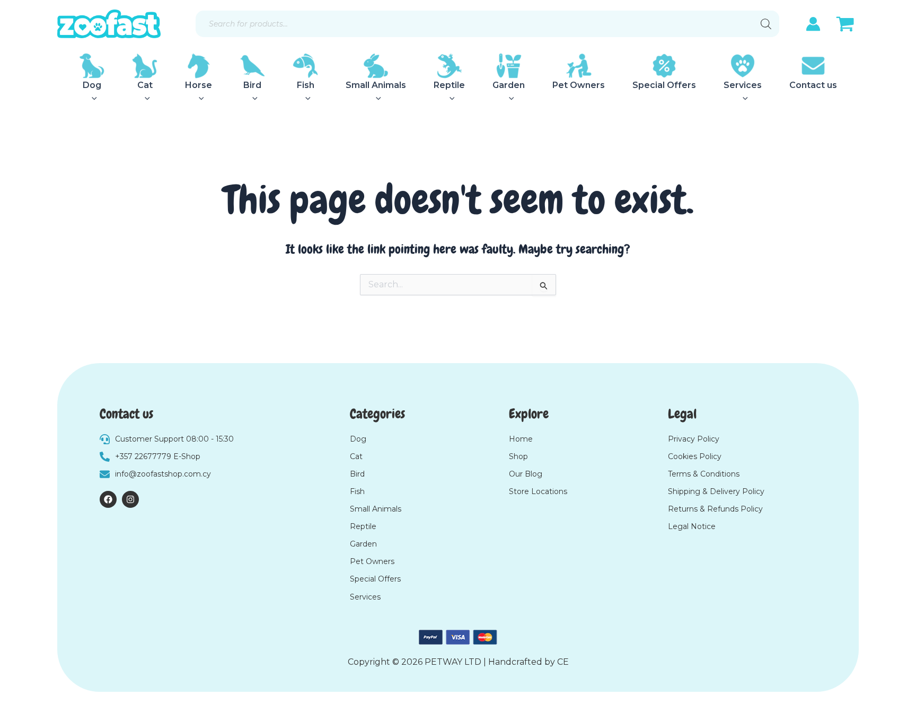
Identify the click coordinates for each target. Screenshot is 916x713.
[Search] (766, 24)
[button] (91, 98)
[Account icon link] (813, 23)
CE (563, 662)
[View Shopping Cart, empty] (845, 25)
